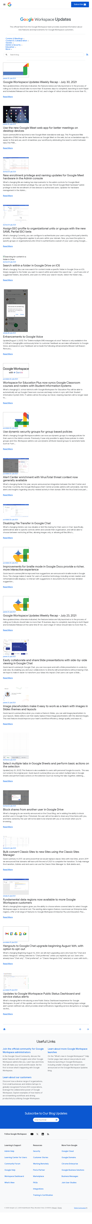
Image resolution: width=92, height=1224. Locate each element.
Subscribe (80, 4)
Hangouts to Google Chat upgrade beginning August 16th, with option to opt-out (43, 947)
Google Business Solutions (73, 1170)
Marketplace (38, 1176)
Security (36, 1151)
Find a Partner (39, 1170)
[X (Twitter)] (37, 1134)
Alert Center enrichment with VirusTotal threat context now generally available (40, 478)
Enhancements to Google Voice (23, 336)
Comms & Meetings (15, 39)
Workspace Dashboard (14, 1176)
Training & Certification (43, 1195)
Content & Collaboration (17, 41)
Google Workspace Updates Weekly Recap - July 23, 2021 (39, 615)
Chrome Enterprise (70, 1164)
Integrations (38, 1189)
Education (11, 47)
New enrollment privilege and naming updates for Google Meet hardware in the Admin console (43, 177)
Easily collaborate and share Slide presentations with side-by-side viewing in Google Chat (45, 661)
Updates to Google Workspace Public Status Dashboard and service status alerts (41, 995)
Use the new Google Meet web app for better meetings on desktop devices (40, 129)
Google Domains (69, 1157)
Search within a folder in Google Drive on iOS (31, 265)
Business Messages (70, 1176)
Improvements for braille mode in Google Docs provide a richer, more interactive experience (43, 568)
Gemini (10, 43)
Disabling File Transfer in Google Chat (27, 523)
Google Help (9, 1170)
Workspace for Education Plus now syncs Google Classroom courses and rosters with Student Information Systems (41, 384)
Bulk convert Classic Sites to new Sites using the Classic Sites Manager (41, 853)
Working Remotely (41, 1164)
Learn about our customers (17, 1077)
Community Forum (12, 1164)
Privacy (54, 1208)
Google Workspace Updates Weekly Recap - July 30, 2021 (40, 82)
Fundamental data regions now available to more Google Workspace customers (39, 901)
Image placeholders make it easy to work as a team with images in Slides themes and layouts (45, 707)
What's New (9, 1183)
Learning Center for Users (15, 1157)
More (9, 49)
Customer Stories (40, 1157)
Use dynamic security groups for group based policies (37, 431)
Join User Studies (69, 1183)
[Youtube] (32, 1134)
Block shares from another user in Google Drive (33, 809)
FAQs (35, 1183)
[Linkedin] (42, 1134)
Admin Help (9, 1151)
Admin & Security (14, 45)
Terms (60, 1208)
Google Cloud (68, 1151)
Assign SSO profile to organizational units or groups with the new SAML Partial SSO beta (44, 230)
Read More (8, 97)
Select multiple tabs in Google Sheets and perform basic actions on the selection (46, 765)
